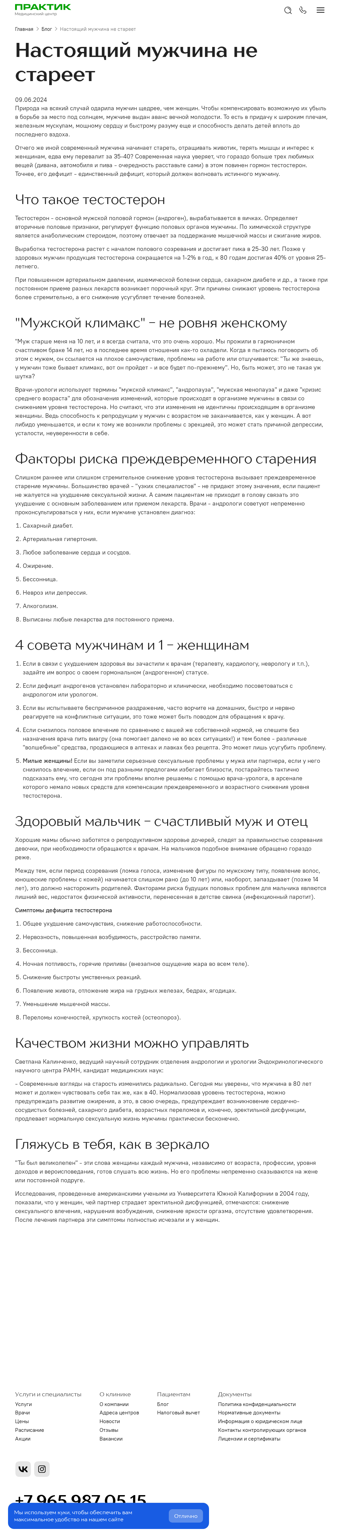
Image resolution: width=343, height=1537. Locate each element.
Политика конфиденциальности (257, 1404)
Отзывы (108, 1430)
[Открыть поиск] (288, 10)
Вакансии (111, 1438)
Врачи (22, 1412)
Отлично (186, 1516)
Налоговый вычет (178, 1412)
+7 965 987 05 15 (80, 1500)
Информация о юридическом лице (260, 1421)
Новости (109, 1421)
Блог (47, 29)
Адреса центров (119, 1412)
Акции (22, 1438)
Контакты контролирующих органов (262, 1430)
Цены (22, 1421)
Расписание (29, 1430)
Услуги (23, 1404)
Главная (24, 29)
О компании (114, 1404)
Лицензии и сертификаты (249, 1438)
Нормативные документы (249, 1412)
